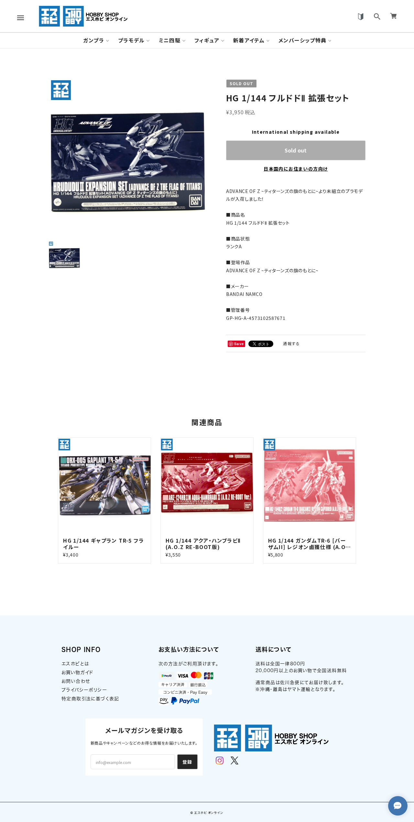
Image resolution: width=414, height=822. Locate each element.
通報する (291, 343)
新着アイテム (249, 40)
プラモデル (131, 40)
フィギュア (206, 40)
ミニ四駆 (170, 40)
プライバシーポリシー (84, 690)
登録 (187, 762)
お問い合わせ (75, 681)
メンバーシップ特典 (302, 40)
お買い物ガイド (77, 672)
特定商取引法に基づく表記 (90, 698)
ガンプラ (93, 40)
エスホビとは (75, 663)
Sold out (296, 150)
